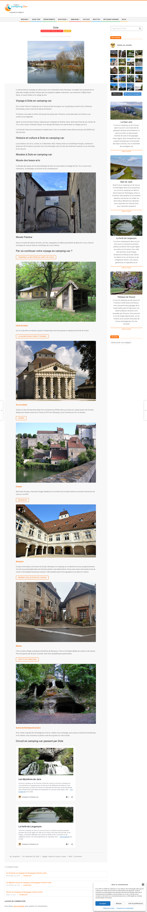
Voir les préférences (135, 903)
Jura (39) (67, 31)
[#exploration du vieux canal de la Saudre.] (130, 70)
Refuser (119, 903)
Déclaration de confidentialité (125, 908)
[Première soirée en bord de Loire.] (138, 78)
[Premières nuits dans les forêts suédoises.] (138, 87)
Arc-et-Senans (21, 404)
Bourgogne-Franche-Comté (52, 31)
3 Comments (77, 856)
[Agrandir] (93, 175)
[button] (143, 885)
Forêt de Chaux (22, 325)
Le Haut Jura (126, 122)
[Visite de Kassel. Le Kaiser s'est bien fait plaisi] (114, 87)
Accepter (103, 903)
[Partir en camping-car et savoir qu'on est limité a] (138, 62)
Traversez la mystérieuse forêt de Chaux (36, 257)
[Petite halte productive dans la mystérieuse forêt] (130, 53)
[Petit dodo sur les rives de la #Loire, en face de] (114, 78)
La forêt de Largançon (126, 238)
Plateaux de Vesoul (126, 297)
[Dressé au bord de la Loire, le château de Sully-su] (122, 78)
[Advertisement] (105, 8)
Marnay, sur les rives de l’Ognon (32, 577)
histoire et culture (54, 856)
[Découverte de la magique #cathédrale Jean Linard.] (122, 70)
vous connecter (19, 906)
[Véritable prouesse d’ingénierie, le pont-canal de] (130, 62)
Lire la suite (126, 151)
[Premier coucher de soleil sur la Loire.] (130, 78)
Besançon (22, 500)
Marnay (19, 646)
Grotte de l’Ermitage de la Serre (28, 728)
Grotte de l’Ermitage (27, 659)
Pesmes (21, 418)
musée (63, 856)
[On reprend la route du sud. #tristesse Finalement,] (130, 87)
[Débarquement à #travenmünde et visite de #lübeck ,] (122, 87)
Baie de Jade (126, 182)
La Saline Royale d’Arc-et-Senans (32, 336)
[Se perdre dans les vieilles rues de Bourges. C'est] (122, 53)
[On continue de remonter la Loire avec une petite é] (114, 62)
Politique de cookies (109, 908)
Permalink (27, 876)
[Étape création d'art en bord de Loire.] (122, 62)
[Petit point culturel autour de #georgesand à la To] (114, 70)
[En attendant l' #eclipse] (114, 53)
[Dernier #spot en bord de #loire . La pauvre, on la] (138, 53)
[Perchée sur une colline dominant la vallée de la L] (138, 70)
